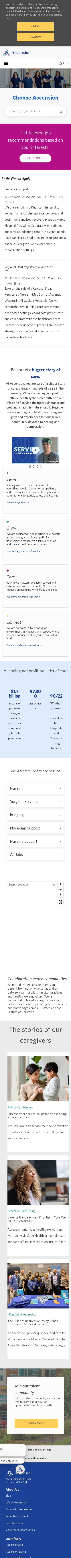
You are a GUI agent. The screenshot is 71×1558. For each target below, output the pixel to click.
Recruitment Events (17, 1516)
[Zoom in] (60, 884)
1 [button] (30, 466)
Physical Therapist (16, 189)
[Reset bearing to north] (60, 894)
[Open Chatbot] (20, 1469)
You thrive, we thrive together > (23, 596)
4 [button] (41, 466)
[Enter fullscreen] (60, 902)
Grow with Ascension (19, 1509)
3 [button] (37, 466)
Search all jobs (14, 1523)
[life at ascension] (35, 490)
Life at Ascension (16, 1502)
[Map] (35, 924)
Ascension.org (14, 1544)
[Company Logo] (17, 52)
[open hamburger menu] (6, 63)
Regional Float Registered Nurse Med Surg (29, 268)
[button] (59, 111)
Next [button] (57, 450)
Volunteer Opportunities (20, 1530)
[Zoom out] (60, 889)
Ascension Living (16, 1551)
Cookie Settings (54, 15)
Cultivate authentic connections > (24, 645)
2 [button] (34, 466)
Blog (8, 1495)
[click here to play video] (35, 450)
